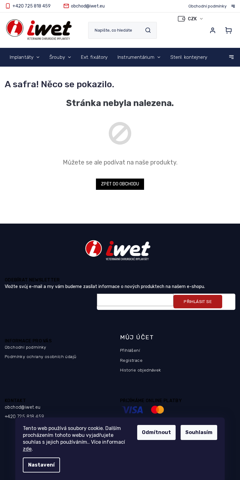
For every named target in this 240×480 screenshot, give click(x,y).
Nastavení (41, 465)
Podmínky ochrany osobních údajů (40, 356)
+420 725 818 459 (24, 416)
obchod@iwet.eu (23, 407)
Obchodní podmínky (207, 6)
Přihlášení (130, 350)
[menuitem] (24, 57)
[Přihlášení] (212, 30)
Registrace (131, 360)
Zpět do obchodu (120, 184)
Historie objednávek (140, 369)
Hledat (148, 30)
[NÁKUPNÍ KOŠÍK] (228, 30)
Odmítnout (156, 432)
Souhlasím (198, 432)
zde (27, 449)
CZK (193, 19)
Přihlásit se (198, 301)
